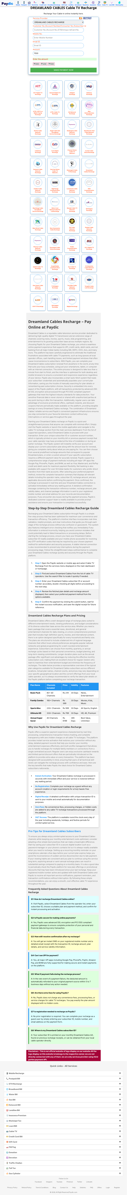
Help (74, 1187)
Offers (99, 1187)
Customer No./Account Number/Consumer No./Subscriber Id (59, 26)
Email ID (36, 41)
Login (108, 1187)
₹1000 (36, 64)
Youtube (59, 1182)
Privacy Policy (12, 1187)
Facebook (38, 1182)
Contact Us (64, 1187)
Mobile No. (37, 34)
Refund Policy (26, 1187)
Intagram (49, 1182)
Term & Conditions (42, 1187)
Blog (54, 1187)
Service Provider (40, 18)
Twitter (79, 1182)
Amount (36, 49)
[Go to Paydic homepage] (7, 3)
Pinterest (70, 1182)
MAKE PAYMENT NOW (63, 70)
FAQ (91, 1187)
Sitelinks (83, 1187)
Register (117, 1187)
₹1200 (43, 64)
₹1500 (51, 64)
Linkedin (89, 1182)
